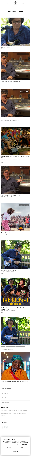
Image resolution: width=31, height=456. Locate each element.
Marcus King (13, 310)
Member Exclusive (16, 120)
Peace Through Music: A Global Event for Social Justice (14, 381)
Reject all (22, 447)
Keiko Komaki (11, 349)
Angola (6, 234)
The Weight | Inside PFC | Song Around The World (13, 346)
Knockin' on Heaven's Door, (11, 159)
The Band (12, 196)
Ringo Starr (12, 271)
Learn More (4, 422)
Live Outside (18, 159)
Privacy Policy (24, 444)
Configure (15, 451)
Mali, (4, 234)
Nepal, (2, 234)
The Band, (2, 271)
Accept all (9, 447)
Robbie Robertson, (10, 120)
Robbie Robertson (5, 47)
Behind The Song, (4, 120)
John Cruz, (7, 349)
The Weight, (9, 196)
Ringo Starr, (9, 310)
